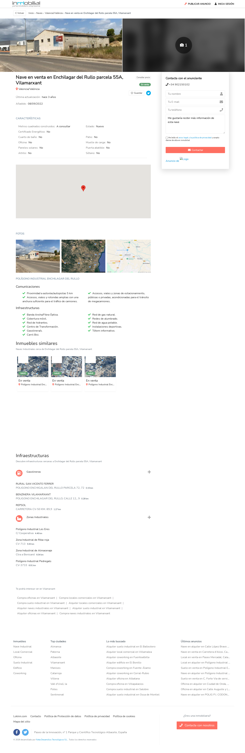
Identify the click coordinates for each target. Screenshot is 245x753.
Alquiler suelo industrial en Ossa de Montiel (133, 694)
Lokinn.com (20, 716)
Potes (54, 689)
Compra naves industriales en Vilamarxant (85, 613)
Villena (54, 678)
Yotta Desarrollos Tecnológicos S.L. (52, 739)
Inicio (31, 13)
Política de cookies (124, 716)
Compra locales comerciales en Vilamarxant (85, 598)
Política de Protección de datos (62, 716)
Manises (55, 668)
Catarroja (56, 673)
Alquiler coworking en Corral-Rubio (127, 673)
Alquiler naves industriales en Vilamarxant (42, 608)
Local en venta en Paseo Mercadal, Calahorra (207, 657)
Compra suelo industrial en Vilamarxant (41, 603)
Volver (20, 13)
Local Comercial (22, 652)
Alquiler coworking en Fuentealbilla (127, 657)
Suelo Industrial (22, 662)
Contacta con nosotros (199, 725)
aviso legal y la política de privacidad (194, 137)
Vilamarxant (57, 662)
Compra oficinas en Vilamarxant (36, 598)
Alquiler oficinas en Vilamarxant (36, 613)
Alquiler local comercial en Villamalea (129, 652)
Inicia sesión (226, 4)
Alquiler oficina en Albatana (123, 678)
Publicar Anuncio (199, 4)
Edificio (17, 668)
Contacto (35, 716)
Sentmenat (57, 694)
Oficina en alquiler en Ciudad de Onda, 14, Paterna (211, 684)
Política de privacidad (97, 716)
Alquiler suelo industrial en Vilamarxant (96, 608)
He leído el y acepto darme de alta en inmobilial (192, 139)
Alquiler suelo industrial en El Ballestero (131, 646)
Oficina (17, 657)
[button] (83, 188)
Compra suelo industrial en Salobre (127, 689)
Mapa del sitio (21, 721)
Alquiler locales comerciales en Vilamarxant (95, 603)
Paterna (55, 652)
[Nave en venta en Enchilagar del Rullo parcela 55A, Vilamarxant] (38, 256)
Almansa (55, 646)
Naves (39, 13)
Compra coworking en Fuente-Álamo (128, 668)
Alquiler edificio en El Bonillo (123, 662)
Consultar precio (143, 77)
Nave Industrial (22, 646)
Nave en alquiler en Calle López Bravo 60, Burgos (211, 646)
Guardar (138, 93)
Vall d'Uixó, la (58, 684)
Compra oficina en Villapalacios (125, 684)
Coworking (19, 673)
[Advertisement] (83, 421)
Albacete (55, 657)
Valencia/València (54, 13)
